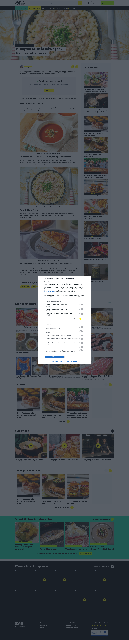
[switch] (81, 304)
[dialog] (64, 320)
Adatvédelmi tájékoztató (72, 361)
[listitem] (64, 301)
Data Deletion (55, 361)
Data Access (62, 361)
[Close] (87, 278)
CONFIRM (54, 356)
